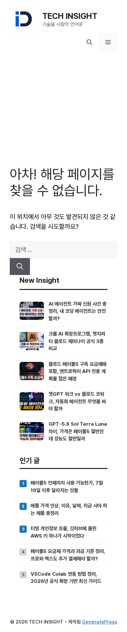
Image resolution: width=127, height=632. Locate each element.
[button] (89, 42)
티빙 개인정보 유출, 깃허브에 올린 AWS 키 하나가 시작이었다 (63, 532)
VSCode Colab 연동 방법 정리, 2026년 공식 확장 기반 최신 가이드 (66, 577)
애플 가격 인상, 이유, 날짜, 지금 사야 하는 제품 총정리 (69, 509)
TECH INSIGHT (69, 16)
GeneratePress (99, 622)
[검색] (20, 266)
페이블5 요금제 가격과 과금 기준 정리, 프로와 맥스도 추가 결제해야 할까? (68, 554)
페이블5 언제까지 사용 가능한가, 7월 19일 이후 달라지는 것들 (67, 486)
